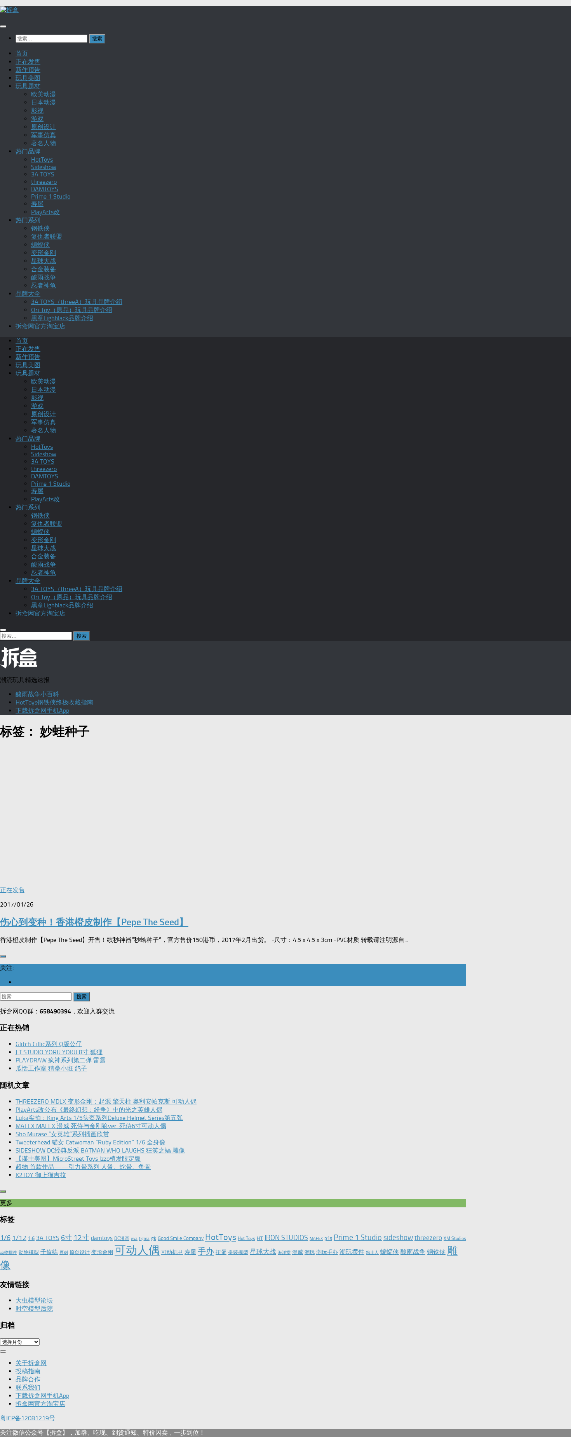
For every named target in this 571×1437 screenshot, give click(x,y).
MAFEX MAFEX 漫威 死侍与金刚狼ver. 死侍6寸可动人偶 (91, 1126)
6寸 (66, 1237)
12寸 (81, 1237)
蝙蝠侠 (40, 244)
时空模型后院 (34, 1308)
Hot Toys (246, 1238)
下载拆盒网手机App (42, 710)
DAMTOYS (44, 189)
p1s (328, 1238)
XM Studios (455, 1238)
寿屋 (37, 204)
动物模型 (29, 1252)
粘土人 (372, 1252)
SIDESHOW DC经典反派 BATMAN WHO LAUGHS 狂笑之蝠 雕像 (100, 1150)
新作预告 (28, 69)
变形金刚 (43, 252)
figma (144, 1238)
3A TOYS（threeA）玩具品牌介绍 (76, 301)
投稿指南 (28, 1371)
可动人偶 (137, 1250)
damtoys (102, 1238)
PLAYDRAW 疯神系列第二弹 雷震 (61, 1060)
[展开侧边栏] (3, 956)
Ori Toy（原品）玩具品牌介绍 (71, 310)
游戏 (37, 118)
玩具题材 (28, 86)
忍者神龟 (43, 285)
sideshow (398, 1237)
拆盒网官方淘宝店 (40, 326)
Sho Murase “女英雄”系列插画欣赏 (62, 1134)
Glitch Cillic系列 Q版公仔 (49, 1044)
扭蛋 (221, 1252)
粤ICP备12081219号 (27, 1418)
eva (134, 1238)
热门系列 (28, 220)
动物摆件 (8, 1252)
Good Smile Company (181, 1238)
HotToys (42, 159)
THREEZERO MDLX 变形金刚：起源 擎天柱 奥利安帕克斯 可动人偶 (106, 1101)
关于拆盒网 (31, 1363)
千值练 (49, 1252)
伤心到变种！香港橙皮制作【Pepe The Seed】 (94, 922)
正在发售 (28, 61)
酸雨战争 (43, 277)
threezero (44, 181)
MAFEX (316, 1238)
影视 (37, 110)
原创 (63, 1252)
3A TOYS (42, 174)
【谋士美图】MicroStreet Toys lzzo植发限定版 (78, 1158)
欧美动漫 (43, 94)
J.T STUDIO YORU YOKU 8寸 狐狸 (59, 1052)
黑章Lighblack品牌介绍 (62, 318)
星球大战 (43, 261)
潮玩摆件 (351, 1252)
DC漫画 (121, 1238)
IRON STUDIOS (286, 1237)
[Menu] (3, 26)
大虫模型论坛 (34, 1300)
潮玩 (310, 1252)
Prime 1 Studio (50, 196)
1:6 (31, 1238)
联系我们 (28, 1387)
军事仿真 (43, 135)
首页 (22, 53)
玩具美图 (28, 78)
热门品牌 (28, 151)
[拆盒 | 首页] (9, 10)
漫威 (297, 1252)
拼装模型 (238, 1252)
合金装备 (43, 269)
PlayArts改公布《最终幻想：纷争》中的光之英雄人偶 (89, 1109)
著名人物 (43, 143)
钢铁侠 (40, 228)
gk (153, 1238)
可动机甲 (172, 1252)
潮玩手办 (327, 1252)
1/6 (5, 1238)
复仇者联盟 (46, 236)
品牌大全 (28, 293)
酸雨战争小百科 (37, 694)
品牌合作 (28, 1379)
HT (260, 1238)
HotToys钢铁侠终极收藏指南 (54, 702)
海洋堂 (284, 1252)
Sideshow (43, 167)
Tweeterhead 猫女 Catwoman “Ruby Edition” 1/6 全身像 (90, 1142)
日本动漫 (43, 102)
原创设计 (43, 127)
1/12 (19, 1238)
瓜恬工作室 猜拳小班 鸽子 (51, 1068)
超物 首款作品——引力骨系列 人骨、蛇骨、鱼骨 (83, 1166)
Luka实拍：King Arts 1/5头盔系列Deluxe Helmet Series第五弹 (99, 1117)
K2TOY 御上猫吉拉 (41, 1175)
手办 (206, 1251)
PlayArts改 (45, 212)
